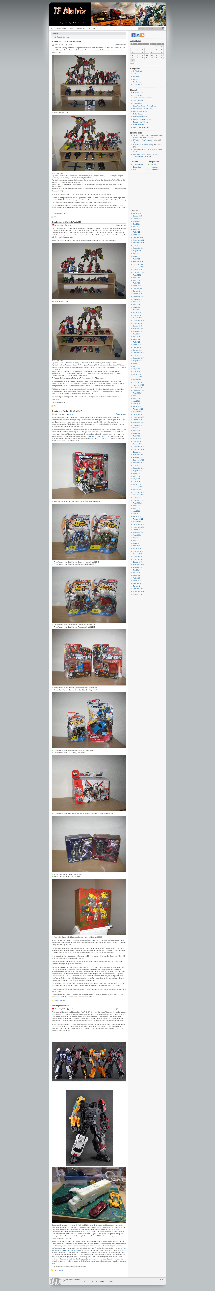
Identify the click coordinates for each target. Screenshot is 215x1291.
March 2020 (137, 286)
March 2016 (137, 406)
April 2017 (136, 371)
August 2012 (137, 503)
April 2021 (136, 259)
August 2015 (137, 425)
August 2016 (137, 393)
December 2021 (138, 240)
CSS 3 (111, 1282)
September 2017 (138, 358)
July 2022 (136, 224)
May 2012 (136, 511)
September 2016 (138, 390)
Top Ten (135, 79)
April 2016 (136, 404)
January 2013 (137, 489)
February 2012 (92, 436)
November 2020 (138, 267)
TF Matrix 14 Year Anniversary (143, 140)
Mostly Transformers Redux (142, 98)
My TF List (92, 28)
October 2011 (137, 530)
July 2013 (136, 473)
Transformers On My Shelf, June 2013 (66, 41)
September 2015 (138, 422)
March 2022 (137, 235)
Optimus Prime (138, 164)
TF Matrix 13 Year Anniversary (143, 145)
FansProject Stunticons (60, 1005)
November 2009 (138, 591)
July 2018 (136, 334)
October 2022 (137, 219)
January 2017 (137, 380)
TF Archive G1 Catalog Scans (143, 108)
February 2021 (138, 261)
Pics (55, 216)
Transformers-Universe (141, 122)
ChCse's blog (137, 95)
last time (97, 48)
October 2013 (137, 465)
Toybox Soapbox (138, 114)
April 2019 (136, 310)
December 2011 (138, 524)
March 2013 (137, 484)
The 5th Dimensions (140, 111)
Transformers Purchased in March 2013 (67, 411)
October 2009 (137, 594)
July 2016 (136, 396)
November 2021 (138, 243)
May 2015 (136, 433)
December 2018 (138, 321)
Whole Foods (95, 1252)
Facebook (133, 35)
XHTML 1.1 (103, 1282)
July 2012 (136, 505)
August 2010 (137, 567)
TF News (60, 1270)
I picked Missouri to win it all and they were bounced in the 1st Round (85, 1246)
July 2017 (136, 363)
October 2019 (137, 294)
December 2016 (138, 382)
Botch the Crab (138, 92)
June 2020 (136, 280)
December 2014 (138, 447)
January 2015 (137, 444)
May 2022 (136, 229)
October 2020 (137, 270)
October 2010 (137, 562)
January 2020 (137, 291)
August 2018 (137, 331)
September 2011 (138, 532)
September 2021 (138, 248)
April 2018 (136, 342)
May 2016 (136, 401)
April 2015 (136, 436)
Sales (71, 28)
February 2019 (138, 315)
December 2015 (138, 414)
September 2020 (138, 272)
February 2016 (138, 409)
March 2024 (137, 213)
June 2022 (136, 227)
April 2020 (136, 283)
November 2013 (138, 463)
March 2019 (137, 312)
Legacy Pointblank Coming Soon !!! (145, 149)
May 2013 (136, 479)
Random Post (81, 28)
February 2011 (138, 551)
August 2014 (137, 457)
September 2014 (138, 455)
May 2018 (136, 339)
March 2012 (137, 516)
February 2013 (138, 487)
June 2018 (136, 337)
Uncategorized (138, 84)
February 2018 (138, 347)
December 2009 (138, 589)
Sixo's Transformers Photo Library (144, 106)
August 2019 (137, 299)
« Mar (132, 63)
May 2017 (136, 369)
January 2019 (137, 318)
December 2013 (138, 460)
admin (70, 44)
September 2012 (138, 500)
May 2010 (136, 575)
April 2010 (136, 578)
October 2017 (137, 355)
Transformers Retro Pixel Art (142, 119)
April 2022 (136, 232)
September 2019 (138, 296)
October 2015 (137, 420)
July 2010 (136, 570)
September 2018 (138, 328)
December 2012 (138, 492)
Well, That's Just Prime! (141, 127)
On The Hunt (58, 1000)
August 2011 (137, 535)
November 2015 (138, 417)
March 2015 (137, 438)
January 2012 (137, 522)
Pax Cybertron (138, 101)
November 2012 (138, 495)
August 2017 (137, 361)
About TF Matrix (61, 28)
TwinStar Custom (138, 125)
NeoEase (72, 1282)
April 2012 (136, 514)
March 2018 (137, 345)
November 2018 (138, 323)
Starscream (154, 167)
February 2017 (138, 377)
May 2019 (136, 307)
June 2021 (136, 253)
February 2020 (138, 288)
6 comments (122, 225)
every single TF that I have (70, 235)
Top (163, 1279)
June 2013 (136, 476)
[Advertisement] (145, 190)
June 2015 (136, 430)
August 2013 (137, 471)
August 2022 (137, 221)
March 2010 (137, 581)
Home (52, 28)
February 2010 (138, 583)
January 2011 (137, 554)
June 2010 (136, 573)
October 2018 (137, 326)
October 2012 (104, 436)
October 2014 (137, 452)
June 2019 (136, 304)
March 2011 (137, 548)
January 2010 (137, 586)
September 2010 (138, 565)
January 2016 (137, 412)
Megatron (154, 164)
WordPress (55, 1281)
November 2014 (138, 449)
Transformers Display (140, 117)
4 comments (122, 1009)
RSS (142, 35)
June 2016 (136, 398)
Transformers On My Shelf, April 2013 (66, 222)
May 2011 (136, 543)
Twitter (138, 35)
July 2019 (136, 302)
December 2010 (138, 557)
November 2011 (138, 527)
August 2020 (137, 275)
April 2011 (136, 546)
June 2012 (136, 508)
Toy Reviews (137, 82)
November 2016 (138, 385)
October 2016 (137, 388)
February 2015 (138, 441)
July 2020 (136, 278)
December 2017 (138, 353)
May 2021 (136, 256)
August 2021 (137, 251)
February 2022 (138, 237)
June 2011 (136, 540)
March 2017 (137, 374)
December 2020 (138, 264)
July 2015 (136, 428)
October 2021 (137, 245)
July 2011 (136, 538)
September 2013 (138, 468)
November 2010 (138, 559)
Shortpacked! (137, 103)
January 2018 (137, 350)
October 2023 (137, 216)
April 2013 (136, 481)
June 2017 (136, 366)
